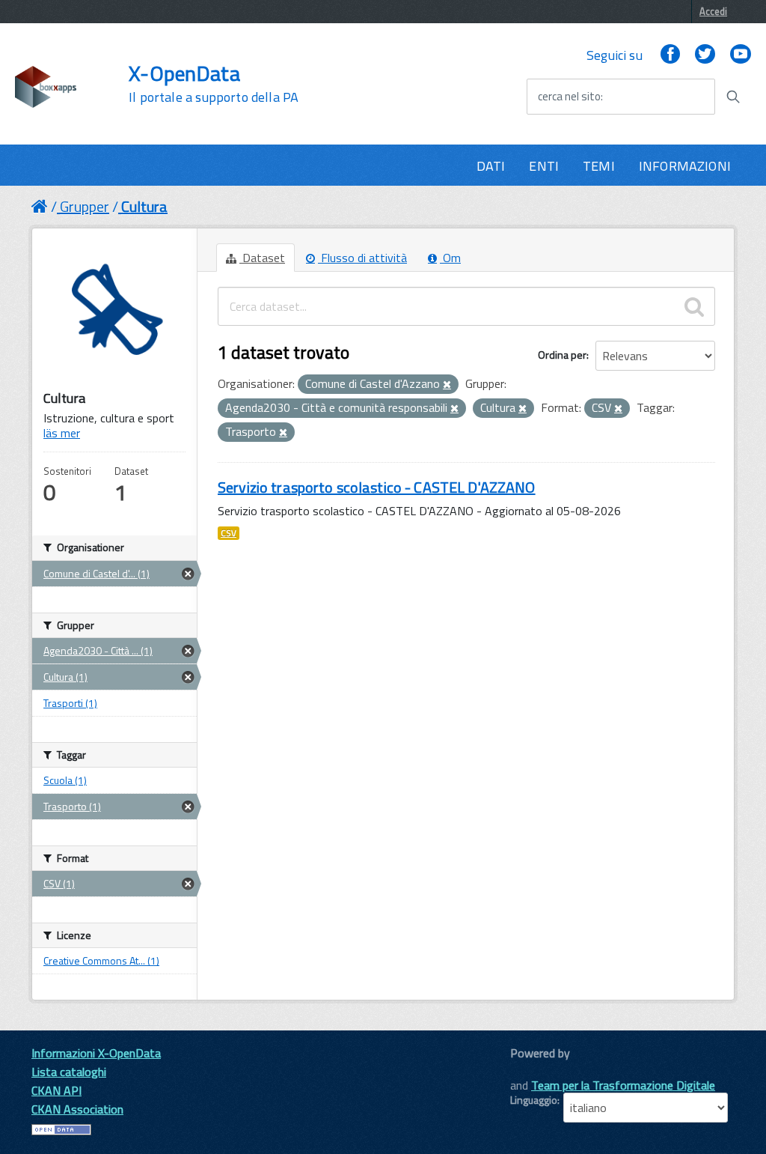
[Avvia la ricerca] (733, 97)
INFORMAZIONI (685, 166)
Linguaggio (533, 1100)
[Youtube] (740, 55)
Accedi (713, 11)
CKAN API (56, 1090)
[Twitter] (704, 55)
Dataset (262, 258)
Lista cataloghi (68, 1072)
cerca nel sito (569, 96)
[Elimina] (447, 385)
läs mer (61, 433)
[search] (694, 306)
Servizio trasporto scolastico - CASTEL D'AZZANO (377, 487)
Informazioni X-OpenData (96, 1053)
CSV (228, 533)
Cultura (144, 206)
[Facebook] (670, 55)
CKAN (535, 1070)
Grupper (84, 206)
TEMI (599, 166)
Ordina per (562, 354)
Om (450, 258)
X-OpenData (213, 84)
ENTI (544, 166)
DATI (491, 166)
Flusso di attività (362, 258)
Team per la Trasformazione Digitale (623, 1085)
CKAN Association (77, 1109)
